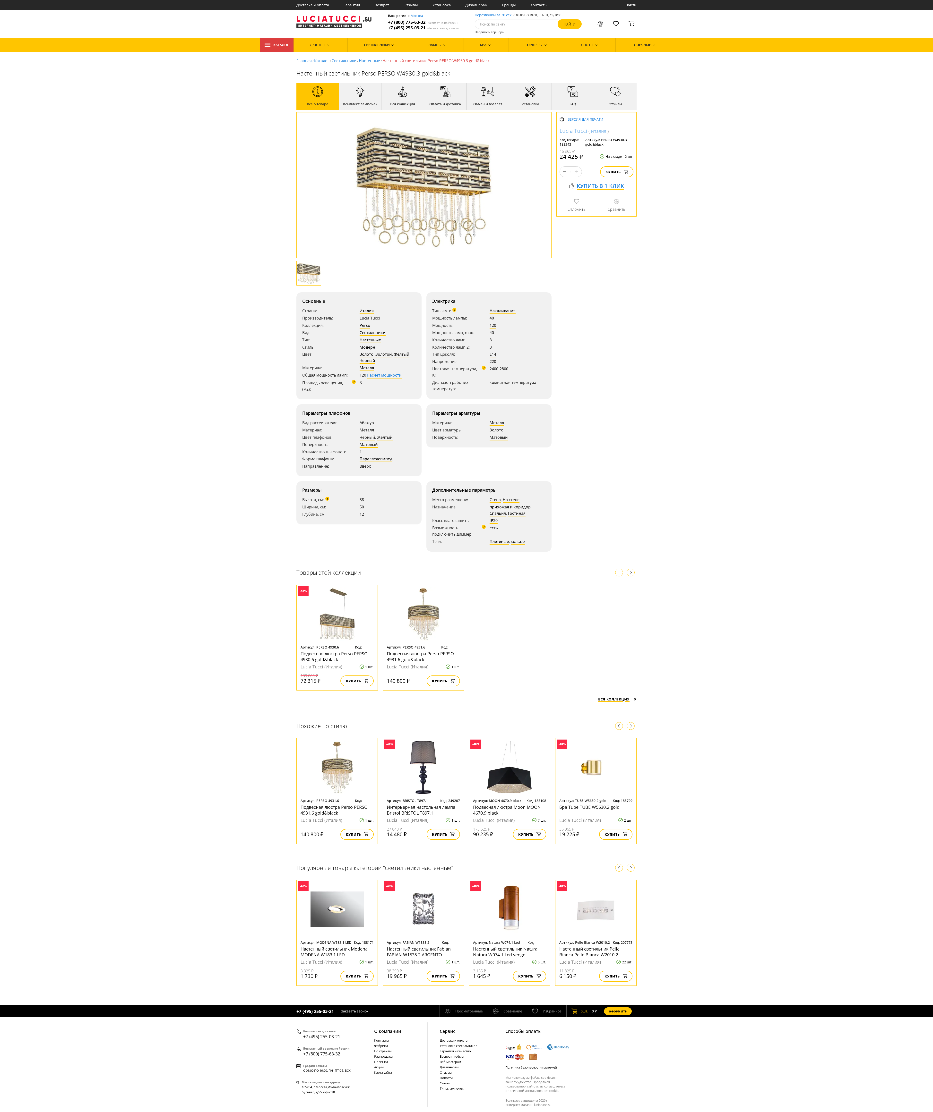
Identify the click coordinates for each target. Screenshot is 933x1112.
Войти (631, 5)
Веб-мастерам (450, 1062)
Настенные (369, 60)
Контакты (538, 4)
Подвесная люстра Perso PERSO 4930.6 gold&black (334, 656)
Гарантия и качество (455, 1051)
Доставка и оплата (312, 4)
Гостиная (517, 513)
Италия (367, 310)
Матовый (369, 444)
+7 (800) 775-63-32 (423, 22)
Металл (367, 368)
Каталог (281, 44)
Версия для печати (585, 120)
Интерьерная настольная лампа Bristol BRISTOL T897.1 (421, 810)
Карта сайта (383, 1072)
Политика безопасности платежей (531, 1067)
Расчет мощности (384, 375)
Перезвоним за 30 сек (493, 15)
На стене (511, 499)
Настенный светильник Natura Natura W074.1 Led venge (505, 952)
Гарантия (352, 4)
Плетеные (499, 541)
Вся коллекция (614, 699)
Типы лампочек (452, 1088)
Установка (441, 4)
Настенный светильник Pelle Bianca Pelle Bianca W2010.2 (589, 952)
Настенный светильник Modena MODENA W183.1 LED (334, 952)
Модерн (367, 347)
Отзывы (411, 4)
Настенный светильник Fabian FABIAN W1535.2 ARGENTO (419, 952)
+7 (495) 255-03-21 (423, 28)
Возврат (382, 4)
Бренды (509, 4)
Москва (417, 16)
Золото (366, 354)
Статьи (445, 1083)
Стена (495, 499)
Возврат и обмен (452, 1056)
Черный (367, 360)
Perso (365, 325)
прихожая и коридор (510, 507)
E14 (493, 354)
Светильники (344, 60)
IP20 (494, 520)
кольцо (518, 541)
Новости (446, 1078)
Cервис (447, 1031)
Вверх (365, 466)
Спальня (498, 513)
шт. (584, 1011)
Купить (613, 171)
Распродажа (383, 1056)
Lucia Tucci (370, 318)
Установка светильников (458, 1046)
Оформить (618, 1011)
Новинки (381, 1062)
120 (493, 325)
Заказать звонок (354, 1011)
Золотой (383, 354)
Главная (304, 60)
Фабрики (381, 1046)
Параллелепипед (376, 459)
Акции (379, 1067)
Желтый (401, 354)
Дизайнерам (476, 4)
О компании (387, 1031)
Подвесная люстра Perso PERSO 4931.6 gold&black (420, 656)
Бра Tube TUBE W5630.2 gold (589, 807)
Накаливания (503, 310)
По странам (383, 1051)
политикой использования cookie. (533, 1090)
